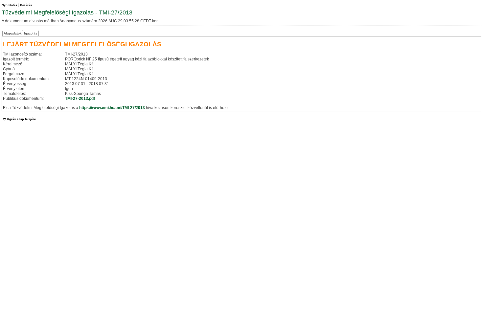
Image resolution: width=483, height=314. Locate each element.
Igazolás (30, 33)
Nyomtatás (9, 5)
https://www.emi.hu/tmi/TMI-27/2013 (112, 107)
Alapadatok (13, 33)
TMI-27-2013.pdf (80, 98)
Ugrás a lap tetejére (21, 119)
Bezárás (26, 5)
